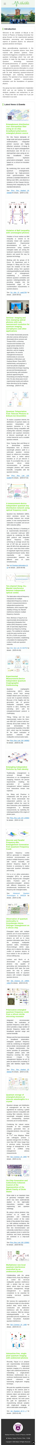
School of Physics (20, 1434)
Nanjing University (10, 1434)
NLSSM (28, 1434)
